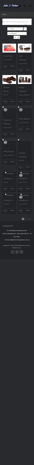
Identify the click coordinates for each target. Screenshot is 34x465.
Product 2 (23, 179)
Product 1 (8, 179)
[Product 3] (9, 195)
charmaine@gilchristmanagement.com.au (17, 240)
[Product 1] (9, 173)
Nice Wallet (24, 119)
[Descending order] (25, 28)
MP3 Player (9, 151)
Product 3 (8, 200)
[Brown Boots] (9, 79)
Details (13, 66)
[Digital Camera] (25, 144)
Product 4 (23, 200)
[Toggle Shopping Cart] (20, 6)
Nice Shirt (8, 56)
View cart (29, 25)
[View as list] (18, 37)
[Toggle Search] (25, 6)
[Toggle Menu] (30, 6)
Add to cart (6, 66)
